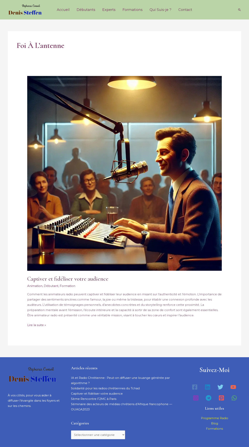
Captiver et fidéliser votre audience (67, 278)
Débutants (86, 10)
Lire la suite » (36, 324)
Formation (67, 286)
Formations (133, 10)
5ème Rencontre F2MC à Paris (93, 399)
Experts (109, 10)
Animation (34, 286)
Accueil (63, 10)
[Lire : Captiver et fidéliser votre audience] (124, 173)
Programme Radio (214, 418)
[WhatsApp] (234, 397)
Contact (185, 10)
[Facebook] (194, 387)
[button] (239, 9)
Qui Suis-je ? (160, 10)
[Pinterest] (221, 397)
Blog (214, 423)
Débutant (51, 286)
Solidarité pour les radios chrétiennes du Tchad (105, 388)
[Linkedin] (207, 387)
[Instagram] (195, 397)
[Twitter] (220, 387)
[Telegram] (208, 397)
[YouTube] (233, 387)
